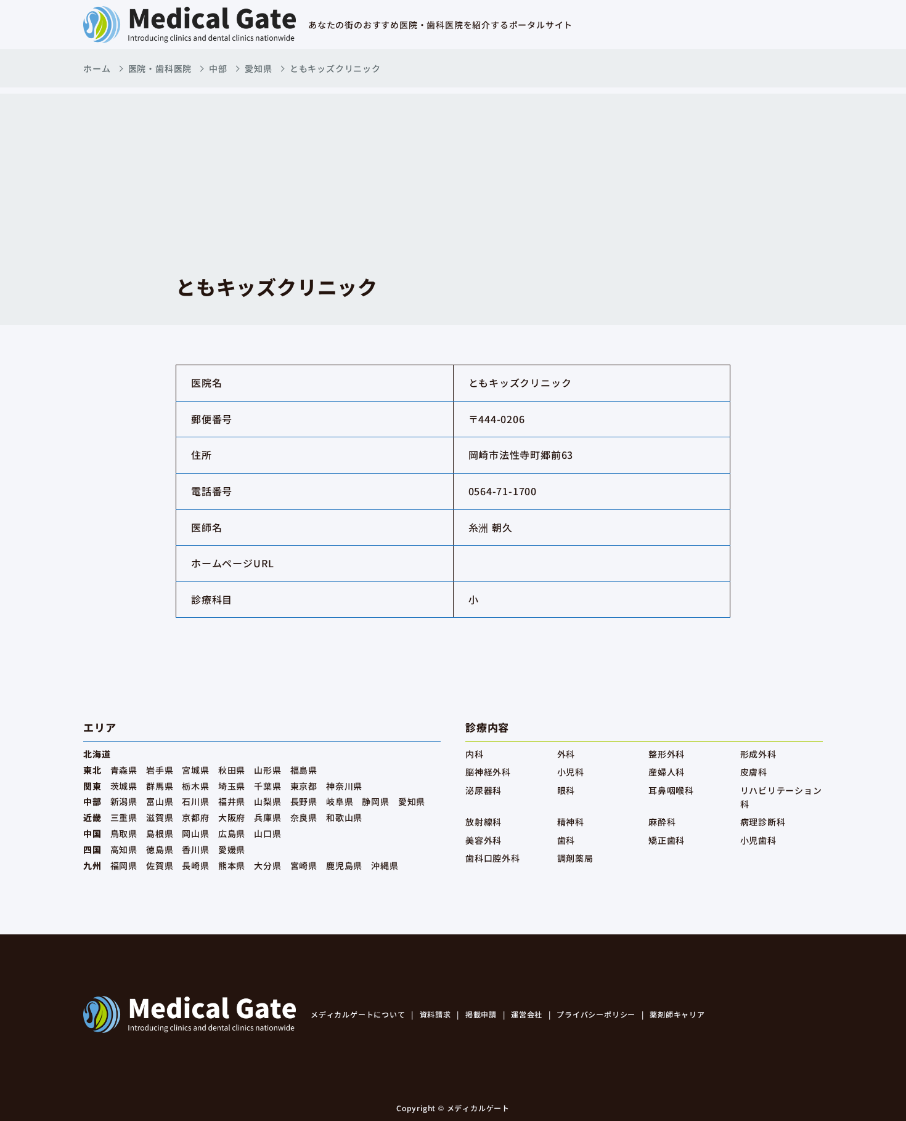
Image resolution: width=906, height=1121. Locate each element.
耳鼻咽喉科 (671, 790)
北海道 (96, 754)
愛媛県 (231, 849)
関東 (92, 786)
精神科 (570, 821)
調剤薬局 (575, 858)
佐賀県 (159, 865)
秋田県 (231, 770)
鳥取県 (123, 833)
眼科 (566, 790)
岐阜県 (339, 801)
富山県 (159, 801)
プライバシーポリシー (596, 1014)
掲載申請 (481, 1014)
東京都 (303, 786)
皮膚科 (753, 772)
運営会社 (526, 1014)
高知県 (123, 849)
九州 (92, 865)
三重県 (123, 817)
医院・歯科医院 (160, 68)
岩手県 (159, 770)
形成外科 (758, 754)
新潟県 (123, 801)
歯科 (566, 840)
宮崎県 (303, 865)
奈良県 (303, 817)
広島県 (231, 833)
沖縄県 (384, 865)
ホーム (96, 68)
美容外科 (483, 840)
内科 (474, 754)
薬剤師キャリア (677, 1014)
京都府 (195, 817)
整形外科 (666, 754)
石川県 (195, 801)
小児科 (570, 772)
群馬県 (159, 786)
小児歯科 (758, 840)
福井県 (231, 801)
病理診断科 (763, 821)
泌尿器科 (483, 790)
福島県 (303, 770)
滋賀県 (159, 817)
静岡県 (375, 801)
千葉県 (267, 786)
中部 (218, 68)
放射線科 (483, 821)
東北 (92, 770)
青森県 (123, 770)
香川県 (195, 849)
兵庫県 (267, 817)
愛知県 (258, 68)
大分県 (267, 865)
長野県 (303, 801)
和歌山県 (344, 817)
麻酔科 (661, 821)
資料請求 (435, 1014)
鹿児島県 (344, 865)
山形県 (267, 770)
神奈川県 (344, 786)
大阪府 (231, 817)
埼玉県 (231, 786)
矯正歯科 (666, 840)
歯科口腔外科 (492, 858)
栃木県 (195, 786)
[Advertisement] (453, 180)
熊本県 (231, 865)
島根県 (159, 833)
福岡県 (123, 865)
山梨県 (267, 801)
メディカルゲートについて (358, 1014)
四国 (92, 849)
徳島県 (159, 849)
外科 (566, 754)
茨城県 (123, 786)
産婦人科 (666, 772)
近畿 (92, 817)
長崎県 (195, 865)
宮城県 (195, 770)
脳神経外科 (488, 772)
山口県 (267, 833)
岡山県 (195, 833)
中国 (92, 833)
